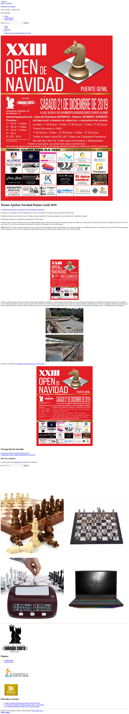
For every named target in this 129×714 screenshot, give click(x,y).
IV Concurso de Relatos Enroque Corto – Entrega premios (22, 706)
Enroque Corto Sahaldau (8, 6)
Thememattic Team (37, 710)
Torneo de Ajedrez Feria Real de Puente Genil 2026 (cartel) (22, 703)
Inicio (6, 16)
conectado (17, 462)
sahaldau (33, 209)
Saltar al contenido (6, 3)
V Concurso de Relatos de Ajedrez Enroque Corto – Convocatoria (24, 705)
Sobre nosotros (9, 19)
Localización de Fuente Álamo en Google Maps (30, 364)
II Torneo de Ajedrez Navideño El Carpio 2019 (15, 453)
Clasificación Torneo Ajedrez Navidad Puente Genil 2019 (18, 455)
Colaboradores (9, 18)
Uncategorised (40, 209)
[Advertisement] (64, 245)
